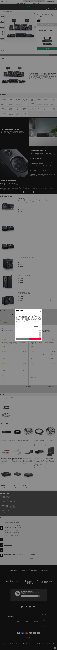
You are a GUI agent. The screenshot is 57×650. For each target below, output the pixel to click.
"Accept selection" (18, 323)
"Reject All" (24, 317)
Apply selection (22, 339)
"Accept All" (25, 320)
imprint (17, 327)
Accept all (35, 339)
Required (18, 328)
